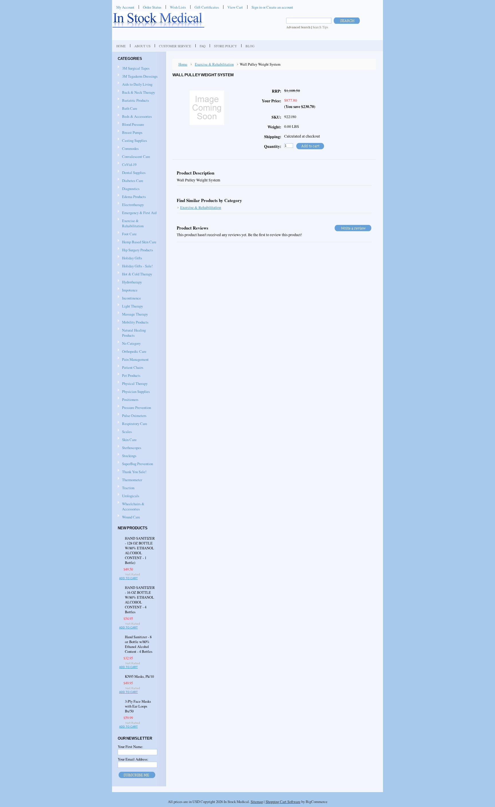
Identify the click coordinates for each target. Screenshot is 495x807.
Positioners (128, 400)
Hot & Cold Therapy (135, 274)
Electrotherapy (131, 205)
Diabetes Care (130, 181)
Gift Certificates (207, 7)
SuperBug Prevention (135, 464)
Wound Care (129, 517)
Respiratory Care (132, 424)
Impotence (128, 290)
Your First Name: (130, 746)
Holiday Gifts (130, 258)
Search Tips (320, 27)
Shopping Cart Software (283, 801)
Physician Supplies (134, 392)
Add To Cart (128, 578)
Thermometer (132, 479)
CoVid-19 (129, 164)
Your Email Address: (133, 759)
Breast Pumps (130, 133)
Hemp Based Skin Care (139, 241)
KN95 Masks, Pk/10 (139, 676)
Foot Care (127, 234)
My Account (125, 7)
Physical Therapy (133, 384)
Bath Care (127, 108)
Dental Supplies (132, 173)
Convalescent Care (134, 157)
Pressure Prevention (134, 408)
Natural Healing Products (134, 333)
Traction (126, 488)
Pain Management (135, 359)
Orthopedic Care (132, 351)
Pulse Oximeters (134, 415)
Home (182, 64)
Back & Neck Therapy (136, 92)
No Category (131, 343)
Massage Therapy (133, 314)
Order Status (152, 7)
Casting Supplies (132, 141)
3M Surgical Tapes (134, 68)
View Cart (235, 7)
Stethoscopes (129, 448)
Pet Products (131, 375)
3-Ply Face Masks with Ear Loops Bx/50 (138, 706)
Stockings (127, 456)
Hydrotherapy (130, 282)
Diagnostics (129, 189)
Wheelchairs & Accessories (131, 506)
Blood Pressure (131, 125)
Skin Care (127, 440)
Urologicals (128, 496)
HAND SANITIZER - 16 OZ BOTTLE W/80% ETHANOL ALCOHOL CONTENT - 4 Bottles (140, 599)
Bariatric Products (133, 100)
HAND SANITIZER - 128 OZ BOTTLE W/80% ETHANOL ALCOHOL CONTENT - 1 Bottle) (140, 550)
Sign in (257, 7)
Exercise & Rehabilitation (131, 223)
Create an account (279, 7)
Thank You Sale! (134, 471)
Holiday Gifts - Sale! (137, 266)
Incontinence (129, 298)
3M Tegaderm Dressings (138, 76)
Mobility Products (133, 322)
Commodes (128, 149)
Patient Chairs (130, 368)
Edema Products (132, 197)
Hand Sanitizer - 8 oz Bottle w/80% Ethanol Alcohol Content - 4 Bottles (138, 644)
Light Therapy (132, 306)
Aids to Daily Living (135, 84)
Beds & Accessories (135, 117)
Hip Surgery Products (135, 250)
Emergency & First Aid (137, 213)
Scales (125, 432)
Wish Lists (178, 7)
